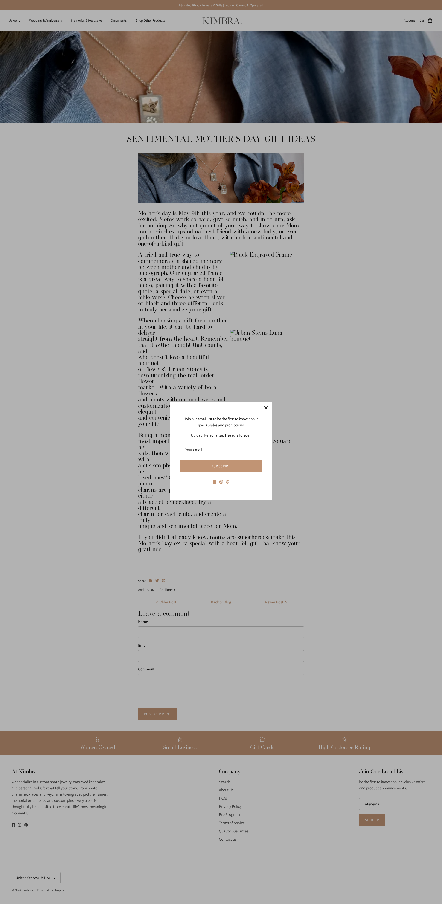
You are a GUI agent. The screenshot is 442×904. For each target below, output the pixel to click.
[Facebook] (214, 482)
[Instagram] (221, 482)
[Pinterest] (227, 482)
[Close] (266, 408)
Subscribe (221, 466)
